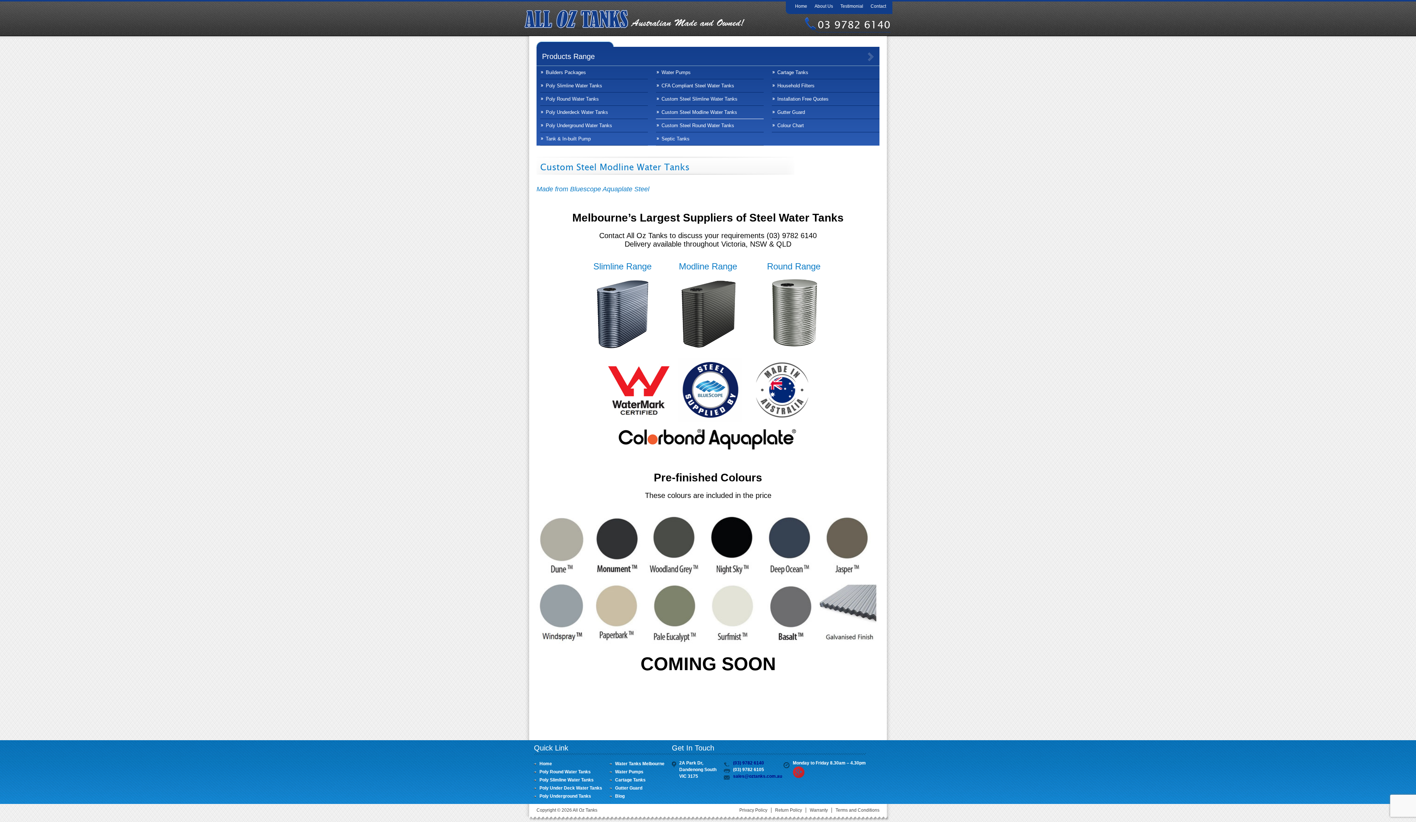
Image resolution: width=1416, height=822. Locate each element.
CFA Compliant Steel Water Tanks (698, 85)
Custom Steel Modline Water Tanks (699, 112)
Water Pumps (676, 72)
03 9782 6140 (854, 25)
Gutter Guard (791, 112)
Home (801, 6)
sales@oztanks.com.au (757, 776)
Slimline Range (622, 266)
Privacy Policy (753, 810)
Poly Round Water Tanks (572, 99)
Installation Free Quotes (803, 99)
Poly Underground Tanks (565, 796)
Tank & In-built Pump (568, 139)
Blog (620, 796)
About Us (824, 6)
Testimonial (851, 6)
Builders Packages (566, 72)
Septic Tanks (676, 139)
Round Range (793, 266)
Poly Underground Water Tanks (579, 125)
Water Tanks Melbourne (639, 763)
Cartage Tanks (792, 72)
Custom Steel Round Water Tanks (698, 125)
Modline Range (708, 266)
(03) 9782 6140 (748, 763)
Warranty (819, 810)
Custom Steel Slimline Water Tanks (700, 99)
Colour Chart (790, 125)
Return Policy (788, 810)
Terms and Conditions (857, 810)
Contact (878, 6)
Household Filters (796, 85)
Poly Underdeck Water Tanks (577, 112)
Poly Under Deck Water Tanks (570, 788)
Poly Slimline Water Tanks (574, 85)
